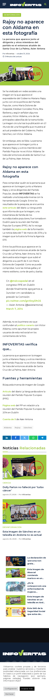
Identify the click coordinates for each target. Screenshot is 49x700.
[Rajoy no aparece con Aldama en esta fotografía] (24, 73)
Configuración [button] (11, 689)
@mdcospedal (19, 281)
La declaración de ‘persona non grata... (36, 560)
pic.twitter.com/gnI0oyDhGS (23, 300)
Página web (9, 405)
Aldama (7, 427)
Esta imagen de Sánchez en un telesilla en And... (36, 599)
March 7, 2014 (14, 308)
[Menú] (4, 4)
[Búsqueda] (45, 4)
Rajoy (17, 427)
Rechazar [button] (9, 694)
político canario (25, 325)
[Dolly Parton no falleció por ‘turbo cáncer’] (24, 467)
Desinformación (12, 15)
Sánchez (28, 427)
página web (20, 229)
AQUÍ (18, 681)
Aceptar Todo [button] (27, 689)
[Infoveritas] (26, 4)
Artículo (7, 391)
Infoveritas (10, 54)
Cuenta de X (9, 419)
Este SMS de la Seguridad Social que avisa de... (36, 611)
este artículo (9, 208)
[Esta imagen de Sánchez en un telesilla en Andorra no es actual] (24, 511)
